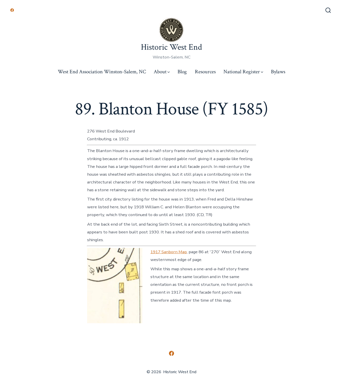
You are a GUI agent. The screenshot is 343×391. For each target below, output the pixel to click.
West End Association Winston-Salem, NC (102, 71)
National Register (241, 71)
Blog (182, 71)
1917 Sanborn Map (168, 252)
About (160, 71)
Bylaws (278, 71)
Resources (205, 71)
